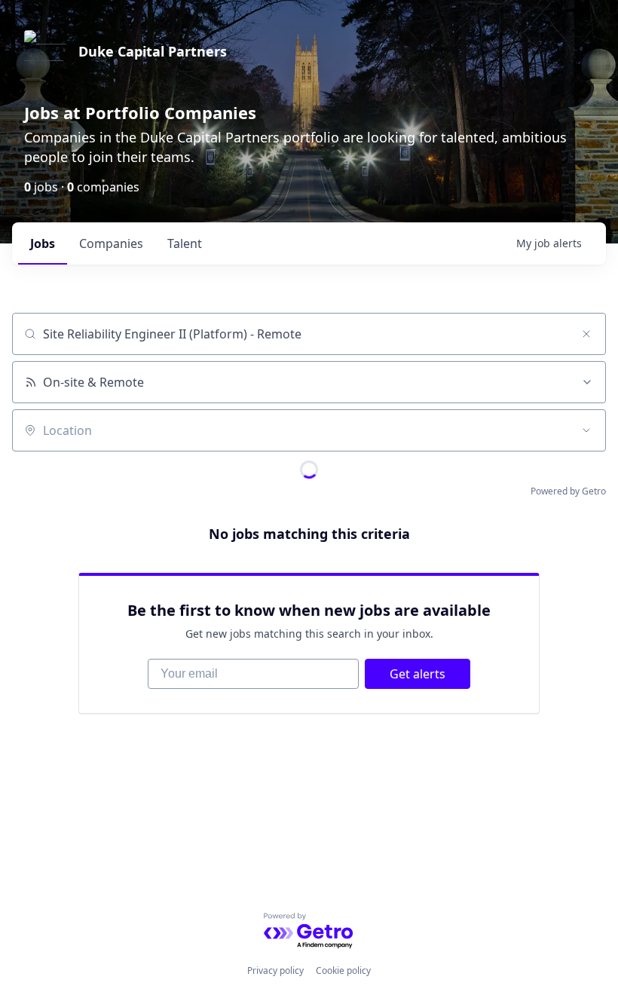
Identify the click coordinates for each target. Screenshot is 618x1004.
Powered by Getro (568, 491)
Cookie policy (343, 970)
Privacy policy (275, 970)
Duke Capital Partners (152, 51)
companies (111, 243)
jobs (42, 243)
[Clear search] (586, 333)
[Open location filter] (586, 430)
